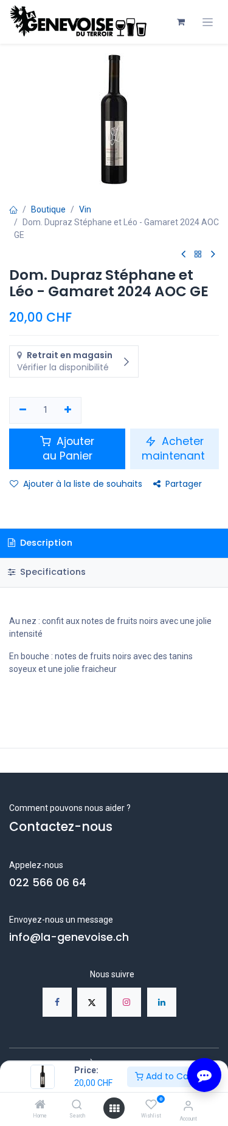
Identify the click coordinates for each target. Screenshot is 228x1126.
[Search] (77, 1105)
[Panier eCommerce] (181, 22)
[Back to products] (198, 254)
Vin (85, 209)
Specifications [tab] (52, 572)
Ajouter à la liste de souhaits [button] (82, 484)
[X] (91, 1002)
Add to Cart (169, 1076)
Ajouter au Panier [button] (69, 449)
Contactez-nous (60, 826)
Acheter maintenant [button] (175, 449)
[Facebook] (57, 1002)
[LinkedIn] (161, 1002)
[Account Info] (188, 1106)
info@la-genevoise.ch (69, 937)
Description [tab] (45, 543)
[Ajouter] (68, 410)
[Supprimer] (23, 410)
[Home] (40, 1105)
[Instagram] (126, 1002)
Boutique (48, 209)
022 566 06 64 (47, 882)
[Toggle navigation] (207, 22)
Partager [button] (183, 484)
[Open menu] (114, 1108)
